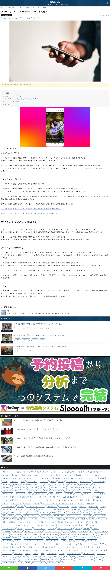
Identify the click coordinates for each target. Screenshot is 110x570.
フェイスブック (82, 559)
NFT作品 (35, 537)
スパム (53, 481)
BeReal (53, 537)
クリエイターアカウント (76, 509)
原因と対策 (85, 512)
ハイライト (45, 497)
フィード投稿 (26, 18)
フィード (17, 18)
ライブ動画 (101, 553)
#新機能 (59, 563)
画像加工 (86, 528)
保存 (92, 559)
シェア (53, 472)
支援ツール (15, 547)
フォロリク (14, 481)
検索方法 (80, 478)
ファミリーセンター (21, 328)
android (52, 544)
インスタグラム (6, 15)
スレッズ (92, 525)
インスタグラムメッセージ (29, 559)
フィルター (43, 481)
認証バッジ (18, 500)
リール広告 (102, 534)
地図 (56, 534)
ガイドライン (28, 478)
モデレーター (48, 500)
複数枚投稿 (6, 487)
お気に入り (54, 559)
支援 (72, 559)
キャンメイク (80, 541)
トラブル (73, 534)
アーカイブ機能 (85, 484)
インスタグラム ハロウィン (33, 541)
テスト (36, 18)
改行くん (83, 506)
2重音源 (36, 503)
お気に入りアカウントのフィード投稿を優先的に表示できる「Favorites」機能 (30, 213)
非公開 (65, 484)
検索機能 (16, 484)
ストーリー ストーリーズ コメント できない (59, 503)
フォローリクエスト (88, 550)
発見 (87, 522)
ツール (78, 528)
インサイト (62, 472)
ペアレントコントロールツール (38, 328)
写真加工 (5, 519)
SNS (13, 550)
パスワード (98, 487)
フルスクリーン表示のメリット (15, 101)
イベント (38, 547)
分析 (102, 506)
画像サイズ (87, 494)
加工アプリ (25, 497)
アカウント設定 (38, 522)
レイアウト (46, 556)
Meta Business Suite (74, 516)
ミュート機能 (98, 494)
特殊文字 (28, 503)
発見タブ (64, 534)
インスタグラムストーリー (35, 506)
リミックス (39, 478)
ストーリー (26, 339)
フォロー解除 (82, 547)
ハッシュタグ (32, 481)
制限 (30, 547)
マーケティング (72, 481)
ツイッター (29, 500)
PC (84, 544)
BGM (21, 563)
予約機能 (81, 556)
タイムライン (7, 475)
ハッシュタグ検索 (42, 525)
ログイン (5, 497)
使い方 (74, 506)
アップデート (28, 525)
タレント (20, 506)
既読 (65, 478)
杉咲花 (31, 472)
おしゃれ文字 (46, 516)
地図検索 (79, 522)
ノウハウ (38, 484)
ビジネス (70, 522)
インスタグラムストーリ (52, 531)
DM (29, 475)
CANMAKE (6, 531)
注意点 (15, 537)
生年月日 (95, 522)
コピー (97, 537)
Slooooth (91, 556)
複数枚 (28, 563)
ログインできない (33, 534)
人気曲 (99, 559)
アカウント (24, 537)
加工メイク (57, 556)
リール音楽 (44, 550)
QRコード (15, 497)
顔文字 (20, 528)
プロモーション (8, 494)
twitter (78, 494)
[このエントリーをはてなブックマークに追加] (82, 568)
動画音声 (47, 491)
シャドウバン (73, 512)
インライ (24, 491)
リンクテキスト (63, 547)
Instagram (90, 503)
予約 (24, 547)
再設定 (11, 516)
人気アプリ (38, 475)
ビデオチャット (85, 481)
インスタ (99, 500)
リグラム (73, 472)
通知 (16, 491)
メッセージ (6, 525)
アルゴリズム (70, 519)
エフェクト (98, 475)
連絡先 (62, 509)
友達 (24, 556)
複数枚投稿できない (76, 497)
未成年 (102, 509)
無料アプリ (96, 472)
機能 (29, 494)
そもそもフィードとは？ (13, 96)
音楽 (72, 478)
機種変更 (5, 509)
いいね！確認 (96, 512)
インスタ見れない (8, 528)
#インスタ (102, 550)
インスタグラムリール (10, 559)
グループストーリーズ (65, 528)
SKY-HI (59, 494)
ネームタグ (93, 491)
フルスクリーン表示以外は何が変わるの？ (19, 99)
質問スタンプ (57, 491)
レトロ (27, 553)
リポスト (23, 472)
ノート (84, 491)
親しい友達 (87, 516)
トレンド (73, 484)
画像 (17, 556)
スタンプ (34, 339)
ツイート (44, 487)
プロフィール (92, 541)
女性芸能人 (68, 494)
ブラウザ (16, 487)
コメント (32, 512)
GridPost (18, 541)
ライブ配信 (81, 519)
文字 (77, 544)
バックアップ (54, 487)
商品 (11, 534)
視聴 (80, 472)
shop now (83, 531)
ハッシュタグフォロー (84, 537)
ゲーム (71, 537)
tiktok (23, 351)
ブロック (96, 484)
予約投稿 (79, 475)
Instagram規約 (91, 509)
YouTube (47, 484)
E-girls (39, 472)
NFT (59, 525)
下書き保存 (56, 497)
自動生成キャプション (31, 516)
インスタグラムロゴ (70, 525)
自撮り (70, 544)
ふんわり (38, 531)
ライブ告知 (6, 537)
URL (52, 525)
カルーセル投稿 (100, 516)
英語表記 (5, 547)
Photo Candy (93, 506)
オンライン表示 (20, 475)
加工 (29, 351)
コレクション (51, 553)
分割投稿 (51, 528)
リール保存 (62, 537)
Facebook (62, 544)
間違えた (50, 563)
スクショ (81, 503)
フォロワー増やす (52, 541)
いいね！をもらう (8, 506)
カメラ (35, 553)
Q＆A (87, 472)
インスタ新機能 (59, 516)
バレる (5, 481)
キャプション (52, 506)
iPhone (74, 531)
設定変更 (89, 500)
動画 (16, 351)
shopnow (96, 528)
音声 (60, 475)
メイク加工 (17, 531)
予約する (55, 512)
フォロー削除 (27, 484)
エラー (44, 544)
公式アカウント (43, 512)
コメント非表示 (34, 556)
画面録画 (91, 519)
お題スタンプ (7, 491)
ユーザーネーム (36, 491)
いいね (63, 512)
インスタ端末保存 (24, 550)
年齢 (92, 547)
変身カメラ (28, 531)
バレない (68, 491)
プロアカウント (14, 512)
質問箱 (102, 478)
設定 (4, 522)
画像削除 (44, 559)
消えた (83, 525)
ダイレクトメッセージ (31, 544)
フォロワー (6, 484)
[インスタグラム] (7, 326)
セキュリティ (7, 500)
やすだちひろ (64, 506)
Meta (18, 516)
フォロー (35, 497)
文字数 (49, 478)
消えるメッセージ (8, 478)
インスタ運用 (7, 541)
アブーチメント (40, 528)
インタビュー (7, 553)
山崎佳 (51, 519)
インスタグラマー (40, 494)
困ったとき (18, 553)
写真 (34, 509)
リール (42, 339)
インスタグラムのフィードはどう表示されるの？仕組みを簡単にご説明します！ (31, 209)
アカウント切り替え (9, 563)
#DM (22, 481)
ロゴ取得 (44, 537)
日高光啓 (59, 519)
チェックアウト (8, 556)
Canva (77, 491)
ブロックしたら (39, 563)
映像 (73, 556)
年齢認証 (64, 559)
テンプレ (88, 487)
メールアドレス (101, 531)
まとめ (6, 104)
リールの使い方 (91, 478)
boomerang (50, 522)
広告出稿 (23, 519)
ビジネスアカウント (73, 553)
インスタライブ (50, 475)
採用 (4, 512)
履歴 (81, 500)
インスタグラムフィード (88, 534)
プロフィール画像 (24, 522)
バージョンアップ (57, 550)
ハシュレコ (17, 544)
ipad (46, 472)
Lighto (62, 553)
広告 (24, 512)
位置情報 (12, 522)
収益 (98, 547)
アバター (28, 528)
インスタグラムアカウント (47, 509)
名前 (19, 478)
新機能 (17, 339)
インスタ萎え (33, 519)
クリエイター (47, 534)
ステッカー (68, 475)
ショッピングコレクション (20, 509)
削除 (73, 547)
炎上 (70, 541)
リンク (5, 534)
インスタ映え (92, 544)
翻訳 (24, 487)
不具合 (66, 531)
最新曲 (35, 550)
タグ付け (100, 556)
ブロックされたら (73, 550)
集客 (64, 497)
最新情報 (60, 522)
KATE (102, 544)
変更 (64, 487)
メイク (61, 481)
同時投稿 (58, 478)
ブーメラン (20, 534)
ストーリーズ (20, 494)
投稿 (51, 494)
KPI (42, 553)
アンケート (101, 519)
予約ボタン (17, 525)
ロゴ (4, 516)
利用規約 (5, 550)
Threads (5, 503)
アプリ (14, 519)
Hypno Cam (6, 544)
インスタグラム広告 (92, 497)
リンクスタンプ (50, 547)
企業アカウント (16, 503)
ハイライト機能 (99, 481)
